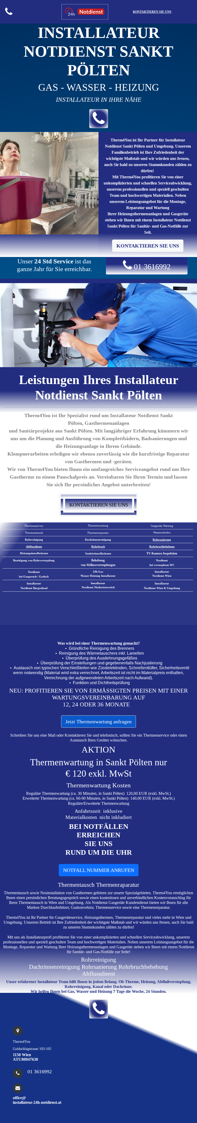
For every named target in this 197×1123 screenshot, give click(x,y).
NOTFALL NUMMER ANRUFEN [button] (98, 870)
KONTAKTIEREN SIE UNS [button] (147, 246)
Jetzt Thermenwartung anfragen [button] (98, 721)
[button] (98, 118)
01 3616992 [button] (151, 266)
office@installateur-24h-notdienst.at (37, 1100)
